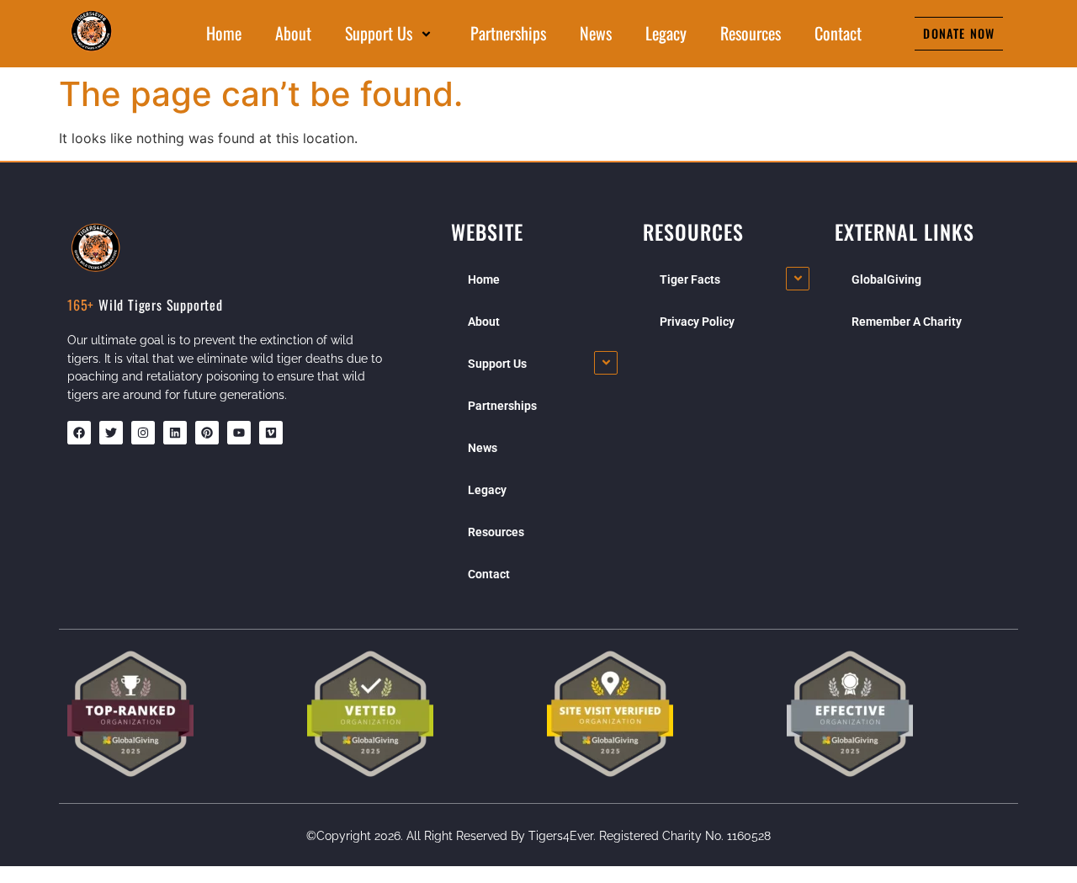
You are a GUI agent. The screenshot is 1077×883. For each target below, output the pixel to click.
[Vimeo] (271, 432)
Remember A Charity (907, 321)
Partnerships (508, 32)
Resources (750, 32)
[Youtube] (239, 432)
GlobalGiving (886, 279)
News (596, 32)
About (293, 32)
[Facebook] (79, 432)
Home (223, 32)
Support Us (378, 32)
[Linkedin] (175, 432)
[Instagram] (143, 432)
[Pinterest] (207, 432)
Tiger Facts (690, 279)
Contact (838, 32)
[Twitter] (111, 432)
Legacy (666, 32)
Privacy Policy (697, 321)
